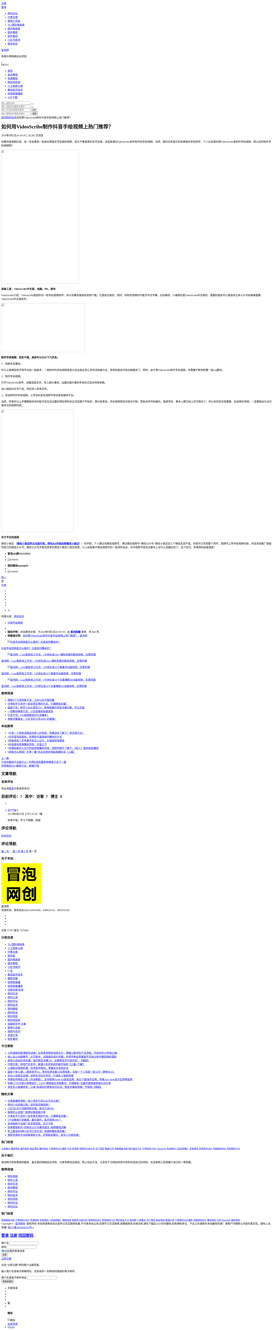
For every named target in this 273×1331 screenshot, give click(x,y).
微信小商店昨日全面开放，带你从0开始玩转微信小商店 (48, 543)
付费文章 (13, 17)
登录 (3, 7)
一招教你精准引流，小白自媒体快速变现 (30, 711)
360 (34, 110)
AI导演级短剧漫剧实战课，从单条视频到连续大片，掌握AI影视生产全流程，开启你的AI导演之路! (63, 1053)
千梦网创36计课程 (57, 1149)
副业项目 (34, 1149)
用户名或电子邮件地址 (14, 1277)
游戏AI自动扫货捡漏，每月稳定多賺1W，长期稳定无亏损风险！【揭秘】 (49, 1060)
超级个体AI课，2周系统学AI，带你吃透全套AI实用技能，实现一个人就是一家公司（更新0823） (61, 1072)
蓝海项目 (193, 1149)
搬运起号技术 (15, 90)
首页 (10, 71)
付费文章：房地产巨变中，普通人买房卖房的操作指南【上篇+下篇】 (46, 1064)
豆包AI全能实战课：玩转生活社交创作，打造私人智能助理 (40, 1075)
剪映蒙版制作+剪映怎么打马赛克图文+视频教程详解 (37, 1127)
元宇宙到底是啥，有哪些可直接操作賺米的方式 (35, 736)
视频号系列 (14, 1031)
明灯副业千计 (135, 1149)
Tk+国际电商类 (16, 25)
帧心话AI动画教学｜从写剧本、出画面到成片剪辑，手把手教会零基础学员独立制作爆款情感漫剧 (62, 1056)
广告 (10, 971)
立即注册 (6, 1258)
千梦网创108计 (149, 1149)
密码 (3, 1247)
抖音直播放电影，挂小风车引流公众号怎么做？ (34, 1101)
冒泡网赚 (75, 632)
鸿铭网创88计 (219, 1149)
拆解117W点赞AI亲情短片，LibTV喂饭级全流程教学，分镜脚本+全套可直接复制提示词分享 (59, 1083)
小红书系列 (14, 40)
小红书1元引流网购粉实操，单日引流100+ (31, 1108)
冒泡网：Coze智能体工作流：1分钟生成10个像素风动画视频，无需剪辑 (41, 673)
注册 (3, 3)
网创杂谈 (13, 1012)
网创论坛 (13, 13)
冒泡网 (5, 50)
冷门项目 (99, 1149)
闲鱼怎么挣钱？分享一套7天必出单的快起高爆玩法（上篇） (42, 752)
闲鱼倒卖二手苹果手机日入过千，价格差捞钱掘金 (36, 740)
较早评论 (6, 836)
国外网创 (24, 1149)
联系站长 (13, 43)
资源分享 (13, 1035)
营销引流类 (14, 21)
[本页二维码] (11, 1327)
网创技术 (11, 117)
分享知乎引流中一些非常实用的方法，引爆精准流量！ (38, 703)
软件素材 (13, 36)
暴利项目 (43, 1149)
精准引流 (109, 1149)
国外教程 (13, 32)
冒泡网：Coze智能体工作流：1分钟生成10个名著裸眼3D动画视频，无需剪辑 (44, 686)
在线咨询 (13, 1324)
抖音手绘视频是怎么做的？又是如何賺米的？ (26, 648)
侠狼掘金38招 (121, 1149)
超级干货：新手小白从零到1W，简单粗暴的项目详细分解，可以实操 (46, 707)
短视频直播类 (15, 93)
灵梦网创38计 (205, 1149)
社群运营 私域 (15, 990)
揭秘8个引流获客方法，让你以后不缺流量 (31, 700)
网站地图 (13, 1176)
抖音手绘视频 (15, 622)
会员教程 (13, 74)
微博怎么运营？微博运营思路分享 (27, 1112)
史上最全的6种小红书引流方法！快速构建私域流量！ (37, 1131)
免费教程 (13, 78)
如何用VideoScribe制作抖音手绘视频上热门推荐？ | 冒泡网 (55, 635)
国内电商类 (14, 28)
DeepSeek (161, 1149)
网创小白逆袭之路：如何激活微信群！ (29, 1104)
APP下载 (12, 97)
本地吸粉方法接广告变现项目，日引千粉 (30, 1123)
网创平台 (13, 1001)
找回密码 (25, 1235)
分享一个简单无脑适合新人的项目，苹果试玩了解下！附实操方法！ (47, 733)
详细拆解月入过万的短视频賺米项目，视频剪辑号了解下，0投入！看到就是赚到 (54, 748)
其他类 (11, 955)
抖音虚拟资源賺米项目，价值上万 (28, 744)
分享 (3, 585)
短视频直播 (14, 982)
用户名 (5, 1243)
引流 (69, 1149)
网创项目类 (14, 82)
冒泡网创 (20, 1223)
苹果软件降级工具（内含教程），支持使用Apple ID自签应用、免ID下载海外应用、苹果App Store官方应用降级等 (70, 1079)
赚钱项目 (15, 1149)
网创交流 (13, 993)
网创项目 (13, 1016)
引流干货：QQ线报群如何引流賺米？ (28, 715)
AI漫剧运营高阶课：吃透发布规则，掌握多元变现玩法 (38, 1068)
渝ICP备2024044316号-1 (21, 1227)
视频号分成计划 (87, 1149)
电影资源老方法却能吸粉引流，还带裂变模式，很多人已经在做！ (44, 1135)
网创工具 (13, 997)
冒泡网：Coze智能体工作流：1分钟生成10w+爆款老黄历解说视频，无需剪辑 (44, 661)
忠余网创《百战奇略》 (178, 1149)
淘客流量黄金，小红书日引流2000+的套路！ (32, 719)
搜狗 (34, 113)
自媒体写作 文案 (17, 1024)
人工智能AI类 (15, 86)
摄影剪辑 (13, 978)
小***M (12, 810)
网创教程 (13, 1008)
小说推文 (5, 1149)
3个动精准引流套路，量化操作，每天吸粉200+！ (35, 1120)
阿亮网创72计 (233, 1149)
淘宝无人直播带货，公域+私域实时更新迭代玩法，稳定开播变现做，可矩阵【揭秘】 (55, 1087)
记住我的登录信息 (14, 1251)
